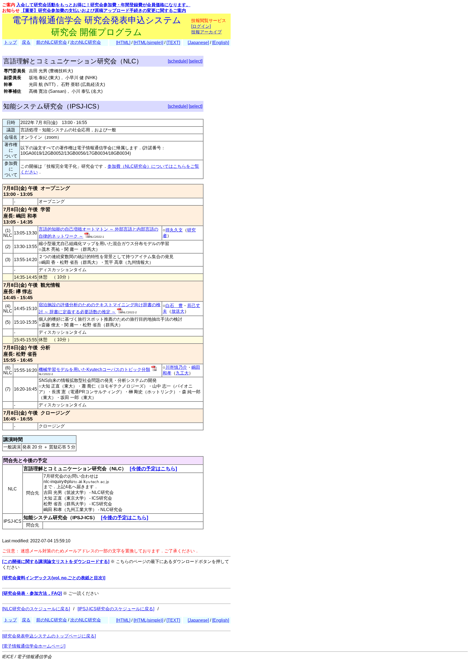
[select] (195, 61)
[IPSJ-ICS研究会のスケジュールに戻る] (116, 609)
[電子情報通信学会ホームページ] (33, 646)
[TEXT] (173, 42)
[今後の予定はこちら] (153, 468)
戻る (26, 42)
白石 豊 (174, 305)
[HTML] (123, 42)
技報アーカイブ (206, 32)
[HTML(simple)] (148, 42)
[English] (220, 42)
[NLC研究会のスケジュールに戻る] (36, 609)
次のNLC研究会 (85, 42)
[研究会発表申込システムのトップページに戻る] (49, 636)
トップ (10, 42)
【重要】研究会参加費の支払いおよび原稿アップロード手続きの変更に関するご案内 (103, 10)
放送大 (177, 311)
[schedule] (178, 61)
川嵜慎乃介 (176, 367)
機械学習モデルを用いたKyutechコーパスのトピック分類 (94, 369)
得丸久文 (174, 230)
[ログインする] (87, 236)
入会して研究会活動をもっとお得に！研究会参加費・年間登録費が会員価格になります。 (103, 4)
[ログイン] (201, 26)
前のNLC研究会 (51, 42)
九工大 (182, 373)
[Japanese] (198, 42)
